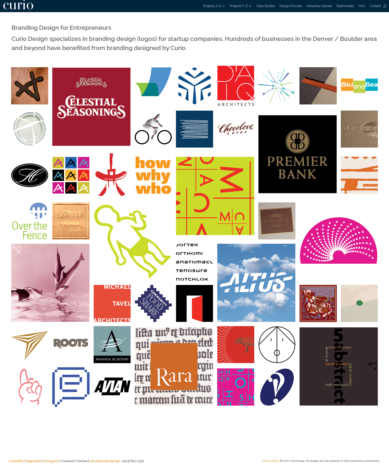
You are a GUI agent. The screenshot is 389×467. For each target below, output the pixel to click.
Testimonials (345, 6)
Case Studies (265, 6)
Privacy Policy (271, 461)
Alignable (33, 461)
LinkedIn (16, 461)
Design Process (291, 6)
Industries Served (319, 6)
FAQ (362, 6)
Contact (375, 6)
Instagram (51, 461)
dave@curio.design (105, 461)
